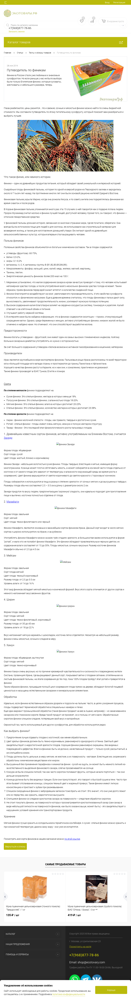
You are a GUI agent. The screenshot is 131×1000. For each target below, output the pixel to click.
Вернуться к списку (15, 846)
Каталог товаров (19, 42)
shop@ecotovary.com (91, 962)
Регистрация (119, 2)
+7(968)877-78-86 (84, 955)
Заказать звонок (17, 31)
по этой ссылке (72, 839)
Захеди (8, 437)
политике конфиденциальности (68, 994)
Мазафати (13, 501)
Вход (107, 2)
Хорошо (111, 990)
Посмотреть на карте (80, 946)
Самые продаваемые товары (65, 864)
